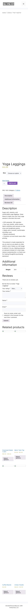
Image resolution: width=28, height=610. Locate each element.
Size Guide (5, 180)
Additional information (12, 199)
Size (4, 173)
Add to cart (12, 183)
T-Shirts (9, 12)
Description (8, 195)
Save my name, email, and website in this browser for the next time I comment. (13, 315)
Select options (6, 459)
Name (4, 300)
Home (4, 12)
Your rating (6, 288)
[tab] (8, 196)
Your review (6, 291)
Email (4, 307)
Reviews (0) (8, 202)
